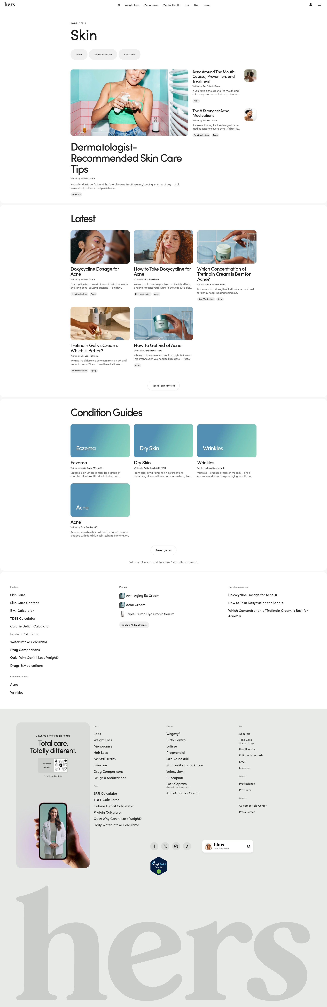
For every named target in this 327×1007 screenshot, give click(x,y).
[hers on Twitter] (165, 846)
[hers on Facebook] (154, 846)
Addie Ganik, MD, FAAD (92, 468)
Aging (93, 370)
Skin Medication (103, 54)
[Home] (9, 4)
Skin (196, 5)
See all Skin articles (163, 385)
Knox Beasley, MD (215, 468)
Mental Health (171, 5)
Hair (187, 5)
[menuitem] (119, 5)
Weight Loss (132, 5)
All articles (129, 54)
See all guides (163, 550)
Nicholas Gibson (88, 178)
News (207, 5)
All (119, 5)
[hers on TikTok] (187, 846)
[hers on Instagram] (176, 846)
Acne (79, 54)
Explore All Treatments (134, 624)
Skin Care (76, 194)
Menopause (151, 5)
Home (74, 23)
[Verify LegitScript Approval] (158, 866)
